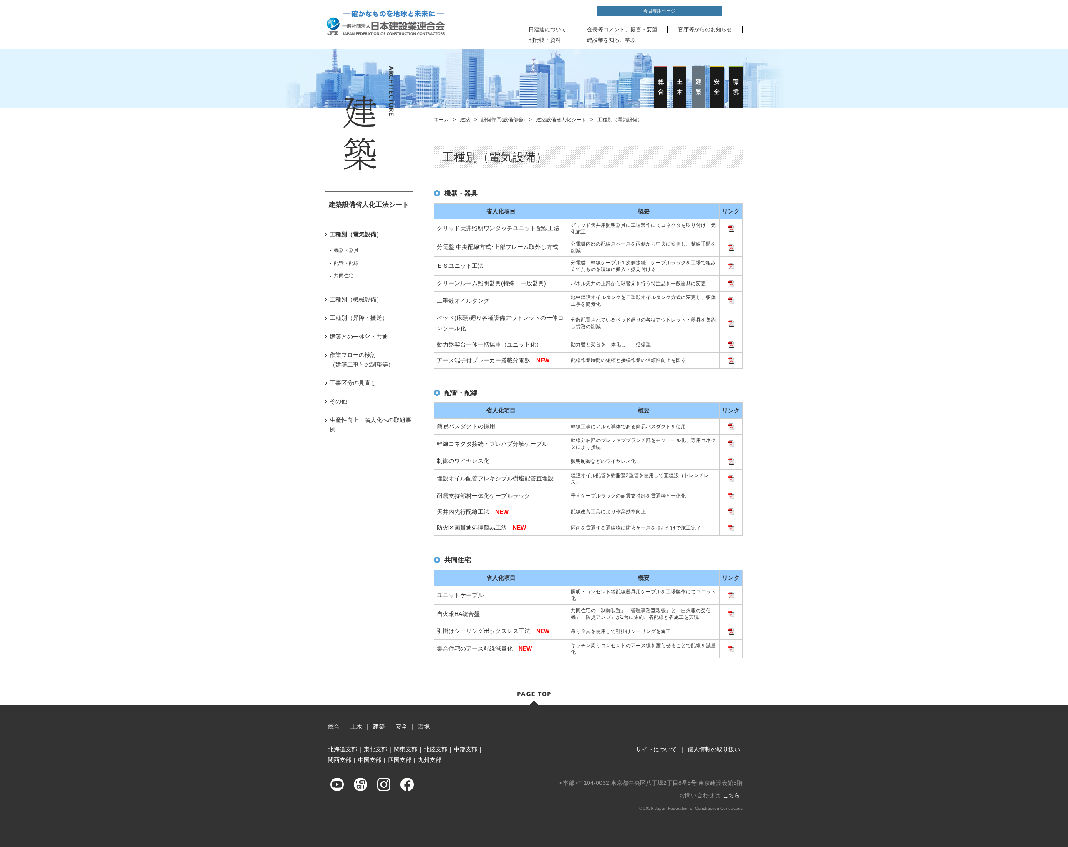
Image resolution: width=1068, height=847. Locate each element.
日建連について (548, 29)
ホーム (441, 120)
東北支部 (375, 749)
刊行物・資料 (545, 40)
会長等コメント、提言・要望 (622, 29)
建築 (465, 120)
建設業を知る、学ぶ (611, 40)
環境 (424, 726)
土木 (356, 726)
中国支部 (369, 760)
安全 (401, 726)
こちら (731, 795)
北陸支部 (435, 749)
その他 (338, 401)
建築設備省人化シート (561, 120)
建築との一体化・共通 (359, 336)
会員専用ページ (659, 10)
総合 (334, 726)
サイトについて (656, 749)
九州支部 (429, 760)
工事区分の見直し (353, 383)
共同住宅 (344, 276)
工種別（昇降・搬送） (359, 317)
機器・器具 (346, 250)
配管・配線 (346, 263)
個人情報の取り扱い (714, 749)
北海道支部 (342, 749)
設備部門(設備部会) (503, 120)
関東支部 (405, 749)
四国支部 (399, 760)
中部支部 (465, 749)
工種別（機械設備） (356, 299)
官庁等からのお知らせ (705, 29)
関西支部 (339, 760)
